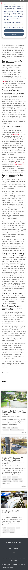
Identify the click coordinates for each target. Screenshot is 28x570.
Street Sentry (16, 134)
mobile (23, 163)
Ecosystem (15, 477)
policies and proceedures (8, 532)
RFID (4, 483)
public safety (15, 427)
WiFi (8, 483)
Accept (14, 30)
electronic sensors (7, 481)
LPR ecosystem (6, 479)
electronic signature (16, 479)
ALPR (4, 427)
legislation (12, 530)
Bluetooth (15, 481)
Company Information (13, 542)
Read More (23, 432)
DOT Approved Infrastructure (17, 429)
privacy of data (11, 527)
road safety (5, 429)
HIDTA (4, 81)
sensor (21, 481)
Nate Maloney (5, 416)
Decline (14, 34)
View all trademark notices (7, 567)
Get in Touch (13, 548)
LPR (9, 427)
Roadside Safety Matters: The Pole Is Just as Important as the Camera (14, 412)
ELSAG (9, 477)
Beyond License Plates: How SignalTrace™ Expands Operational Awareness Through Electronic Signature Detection (13, 460)
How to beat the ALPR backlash (10, 511)
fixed (16, 163)
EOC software (18, 164)
